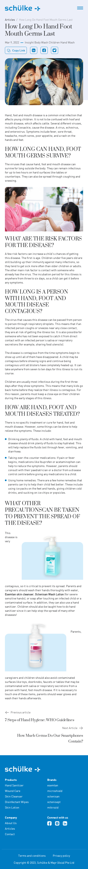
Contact (10, 834)
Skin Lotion (12, 807)
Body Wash (41, 42)
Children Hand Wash (62, 42)
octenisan (53, 796)
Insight (29, 42)
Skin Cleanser (14, 796)
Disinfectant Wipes (17, 802)
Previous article (20, 712)
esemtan (52, 785)
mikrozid (53, 807)
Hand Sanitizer (14, 785)
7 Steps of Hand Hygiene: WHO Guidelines (39, 720)
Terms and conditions (32, 855)
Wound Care (12, 791)
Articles (10, 19)
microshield (54, 791)
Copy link (18, 50)
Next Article (69, 728)
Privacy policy (61, 855)
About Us (11, 823)
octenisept (54, 802)
